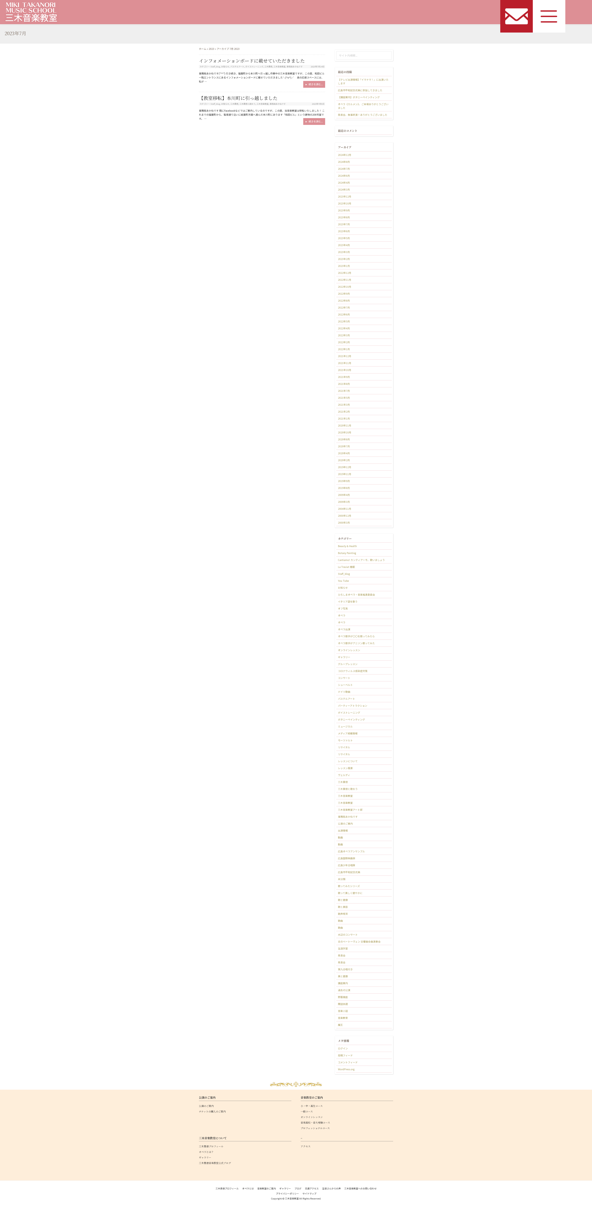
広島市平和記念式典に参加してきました (360, 90)
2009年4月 (344, 495)
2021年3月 (344, 404)
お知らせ (225, 66)
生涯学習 (343, 948)
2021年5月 (344, 398)
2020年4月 (344, 453)
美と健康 (343, 976)
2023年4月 (344, 245)
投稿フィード (345, 1055)
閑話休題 (343, 1004)
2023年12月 (344, 196)
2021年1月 (344, 418)
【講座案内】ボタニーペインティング (359, 97)
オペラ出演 (344, 629)
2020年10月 (344, 432)
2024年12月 (344, 155)
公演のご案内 (345, 823)
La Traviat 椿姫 (346, 567)
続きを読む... (317, 85)
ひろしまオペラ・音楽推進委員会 (356, 594)
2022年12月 (344, 273)
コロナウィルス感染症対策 (353, 671)
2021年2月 (344, 411)
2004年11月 (344, 509)
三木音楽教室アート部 (350, 810)
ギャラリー (344, 657)
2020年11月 (344, 425)
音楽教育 (343, 1018)
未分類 (341, 879)
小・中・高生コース (312, 1106)
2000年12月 (344, 515)
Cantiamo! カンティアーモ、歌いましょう (361, 560)
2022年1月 (344, 349)
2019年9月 (344, 481)
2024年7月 (344, 169)
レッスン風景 (345, 768)
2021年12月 (344, 356)
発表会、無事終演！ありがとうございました (362, 115)
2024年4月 (344, 182)
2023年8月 (344, 217)
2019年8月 (344, 488)
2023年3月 (344, 252)
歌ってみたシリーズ (349, 886)
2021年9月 (344, 377)
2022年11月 (344, 280)
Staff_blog (215, 66)
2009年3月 (344, 502)
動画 (340, 837)
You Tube (343, 581)
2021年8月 (344, 384)
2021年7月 (344, 391)
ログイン (343, 1048)
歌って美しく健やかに (350, 893)
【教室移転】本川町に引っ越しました (238, 98)
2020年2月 (344, 460)
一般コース (307, 1111)
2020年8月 (344, 439)
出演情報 (343, 830)
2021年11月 (344, 363)
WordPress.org (346, 1069)
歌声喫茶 (343, 914)
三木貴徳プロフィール (211, 1146)
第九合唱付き (345, 969)
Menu (549, 16)
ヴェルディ (344, 775)
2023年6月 (344, 231)
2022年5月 (344, 321)
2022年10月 (344, 286)
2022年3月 (344, 335)
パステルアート (237, 66)
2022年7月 (344, 307)
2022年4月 (344, 328)
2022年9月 (344, 293)
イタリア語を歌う (348, 601)
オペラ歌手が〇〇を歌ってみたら (356, 636)
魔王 (340, 1025)
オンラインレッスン (349, 650)
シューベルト (345, 685)
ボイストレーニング (254, 66)
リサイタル (344, 747)
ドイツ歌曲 (344, 692)
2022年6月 (344, 314)
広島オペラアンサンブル (351, 851)
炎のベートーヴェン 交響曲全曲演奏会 (359, 941)
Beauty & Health (347, 546)
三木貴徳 (268, 66)
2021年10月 (344, 370)
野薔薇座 (343, 997)
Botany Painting (347, 553)
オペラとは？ (206, 1152)
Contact (516, 16)
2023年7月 (344, 224)
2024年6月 (344, 175)
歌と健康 (343, 900)
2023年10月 (344, 203)
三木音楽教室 (279, 66)
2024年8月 (344, 162)
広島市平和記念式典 (349, 872)
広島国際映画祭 (346, 858)
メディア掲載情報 (348, 733)
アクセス (305, 1146)
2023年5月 (344, 238)
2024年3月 (344, 189)
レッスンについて (348, 761)
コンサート (344, 678)
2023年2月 (344, 259)
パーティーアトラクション (352, 705)
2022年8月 (344, 300)
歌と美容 (343, 907)
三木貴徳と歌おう (247, 103)
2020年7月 (344, 446)
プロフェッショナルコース (315, 1128)
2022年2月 (344, 342)
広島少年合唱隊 (346, 865)
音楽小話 (343, 1011)
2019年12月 (344, 467)
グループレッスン (348, 664)
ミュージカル (345, 726)
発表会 (341, 955)
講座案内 (343, 983)
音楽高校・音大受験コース (315, 1122)
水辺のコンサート (348, 934)
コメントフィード (348, 1062)
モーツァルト (345, 740)
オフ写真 (343, 608)
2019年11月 (344, 474)
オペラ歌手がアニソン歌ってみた (356, 643)
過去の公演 (344, 990)
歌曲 (340, 921)
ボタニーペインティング (351, 719)
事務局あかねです (295, 66)
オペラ (341, 615)
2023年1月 (344, 266)
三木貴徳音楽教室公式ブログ (215, 1163)
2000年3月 (344, 522)
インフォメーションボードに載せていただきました (252, 60)
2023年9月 (344, 210)
